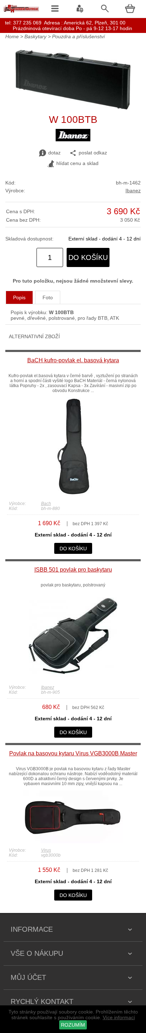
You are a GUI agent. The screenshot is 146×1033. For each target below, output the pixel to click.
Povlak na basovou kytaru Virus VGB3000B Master (73, 753)
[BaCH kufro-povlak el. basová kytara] (73, 495)
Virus (46, 850)
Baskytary (35, 36)
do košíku (88, 257)
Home (12, 36)
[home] (21, 12)
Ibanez (133, 190)
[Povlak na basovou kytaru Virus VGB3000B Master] (73, 841)
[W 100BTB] (73, 107)
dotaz (54, 152)
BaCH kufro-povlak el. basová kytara (73, 360)
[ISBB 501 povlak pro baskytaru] (73, 678)
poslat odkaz (93, 152)
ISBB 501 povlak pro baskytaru (73, 570)
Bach (46, 503)
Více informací (119, 1017)
